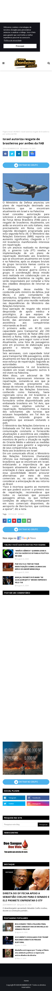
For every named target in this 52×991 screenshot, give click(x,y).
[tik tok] (38, 809)
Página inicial (7, 132)
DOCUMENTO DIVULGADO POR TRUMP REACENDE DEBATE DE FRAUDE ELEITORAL (31, 939)
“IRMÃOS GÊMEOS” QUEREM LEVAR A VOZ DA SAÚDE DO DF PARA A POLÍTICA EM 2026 (32, 553)
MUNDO (17, 132)
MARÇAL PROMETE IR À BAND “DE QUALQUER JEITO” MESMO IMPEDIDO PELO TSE (31, 580)
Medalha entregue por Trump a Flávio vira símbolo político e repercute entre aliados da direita (32, 952)
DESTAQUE (12, 514)
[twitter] (14, 803)
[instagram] (38, 803)
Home (26, 981)
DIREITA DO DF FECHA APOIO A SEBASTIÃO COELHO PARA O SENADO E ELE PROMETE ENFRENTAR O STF (26, 897)
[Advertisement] (26, 100)
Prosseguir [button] (20, 46)
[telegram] (14, 798)
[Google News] (32, 153)
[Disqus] (26, 630)
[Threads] (14, 809)
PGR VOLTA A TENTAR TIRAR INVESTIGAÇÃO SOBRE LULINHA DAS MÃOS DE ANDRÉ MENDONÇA (30, 566)
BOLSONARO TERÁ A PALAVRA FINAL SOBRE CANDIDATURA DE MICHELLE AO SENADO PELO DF (31, 926)
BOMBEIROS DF (13, 148)
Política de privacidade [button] (12, 40)
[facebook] (38, 798)
